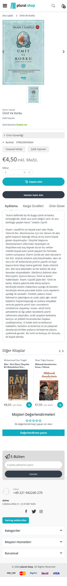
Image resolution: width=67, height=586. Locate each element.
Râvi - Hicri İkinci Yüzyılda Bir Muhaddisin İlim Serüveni (16, 366)
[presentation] (59, 351)
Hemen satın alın (33, 195)
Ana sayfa (7, 15)
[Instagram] (41, 511)
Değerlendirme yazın (33, 433)
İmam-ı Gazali (8, 109)
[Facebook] (26, 511)
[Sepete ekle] (29, 405)
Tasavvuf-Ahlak (14, 149)
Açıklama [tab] (11, 206)
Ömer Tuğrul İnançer (44, 360)
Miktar (5, 167)
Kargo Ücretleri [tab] (33, 206)
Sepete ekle (35, 181)
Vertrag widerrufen (15, 520)
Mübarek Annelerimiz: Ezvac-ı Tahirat (46, 365)
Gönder (33, 474)
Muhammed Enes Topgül (15, 360)
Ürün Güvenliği (14, 135)
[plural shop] (23, 6)
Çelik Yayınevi (8, 118)
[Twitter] (33, 511)
